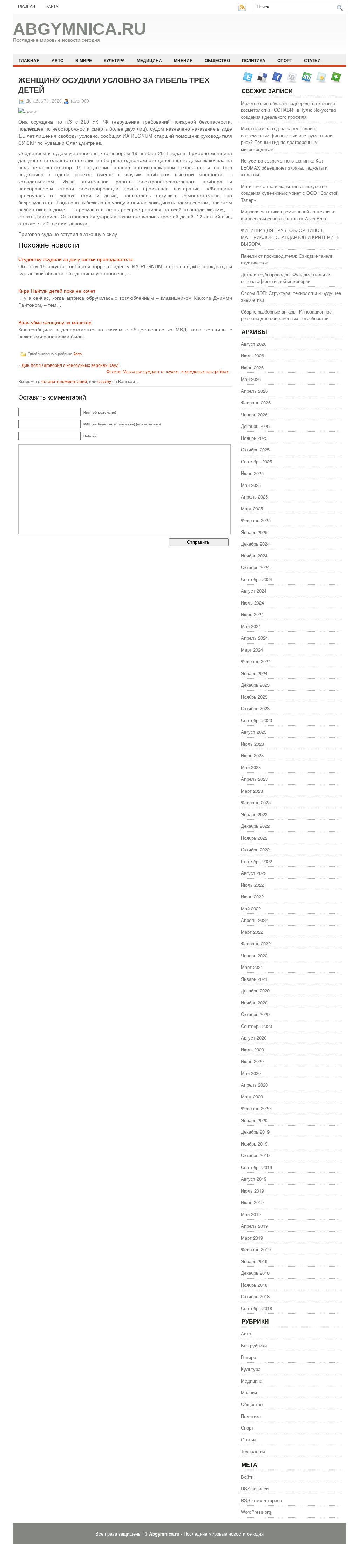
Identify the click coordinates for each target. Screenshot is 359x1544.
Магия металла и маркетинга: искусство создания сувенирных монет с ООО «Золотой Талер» (289, 193)
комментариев (261, 1500)
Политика (253, 60)
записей (255, 1488)
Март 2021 (252, 967)
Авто (57, 60)
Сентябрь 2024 (256, 579)
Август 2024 (253, 590)
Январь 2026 (254, 414)
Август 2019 (253, 1178)
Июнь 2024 (252, 614)
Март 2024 (252, 649)
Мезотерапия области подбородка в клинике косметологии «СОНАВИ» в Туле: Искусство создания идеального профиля (288, 110)
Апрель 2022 (254, 920)
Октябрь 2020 (255, 1014)
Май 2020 (251, 1073)
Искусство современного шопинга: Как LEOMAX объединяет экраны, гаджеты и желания (284, 167)
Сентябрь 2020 (256, 1026)
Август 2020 (253, 1037)
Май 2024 (251, 626)
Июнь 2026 (252, 367)
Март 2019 (252, 1237)
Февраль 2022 (256, 943)
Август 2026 (253, 344)
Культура (114, 60)
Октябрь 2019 (255, 1155)
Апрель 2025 (254, 496)
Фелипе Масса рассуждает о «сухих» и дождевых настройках (167, 371)
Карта (52, 6)
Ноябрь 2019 (254, 1143)
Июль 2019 (252, 1190)
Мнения (183, 60)
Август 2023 (253, 731)
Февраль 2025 (256, 520)
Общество (217, 60)
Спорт (284, 60)
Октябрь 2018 (255, 1296)
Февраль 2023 (256, 802)
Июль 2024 (252, 602)
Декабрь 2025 (255, 426)
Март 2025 (252, 508)
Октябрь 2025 (255, 449)
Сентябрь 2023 (256, 720)
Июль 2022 (252, 885)
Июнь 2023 (252, 755)
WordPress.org (256, 1512)
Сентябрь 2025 (256, 461)
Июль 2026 (252, 355)
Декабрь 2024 (255, 543)
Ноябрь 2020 (254, 1002)
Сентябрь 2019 (256, 1167)
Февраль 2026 (256, 402)
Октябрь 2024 (255, 567)
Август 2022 (253, 873)
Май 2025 (251, 485)
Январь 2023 (254, 814)
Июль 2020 (252, 1049)
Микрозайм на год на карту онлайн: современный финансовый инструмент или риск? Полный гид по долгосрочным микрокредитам (286, 138)
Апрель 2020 (254, 1084)
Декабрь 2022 (255, 826)
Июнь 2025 (252, 473)
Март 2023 (252, 790)
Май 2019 (251, 1214)
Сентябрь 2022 (256, 861)
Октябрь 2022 (255, 849)
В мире (83, 60)
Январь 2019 (254, 1261)
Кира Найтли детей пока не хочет (56, 291)
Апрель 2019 (254, 1225)
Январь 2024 (254, 673)
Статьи (312, 60)
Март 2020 (252, 1096)
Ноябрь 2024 (254, 555)
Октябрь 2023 (255, 708)
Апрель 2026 (254, 391)
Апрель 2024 (254, 637)
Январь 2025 (254, 532)
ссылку (104, 381)
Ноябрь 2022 (254, 837)
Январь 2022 (254, 955)
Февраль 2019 (256, 1249)
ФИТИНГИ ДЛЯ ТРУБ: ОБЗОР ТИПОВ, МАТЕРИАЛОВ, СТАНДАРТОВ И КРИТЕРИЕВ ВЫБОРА (290, 237)
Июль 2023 (252, 743)
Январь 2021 (254, 979)
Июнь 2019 (252, 1202)
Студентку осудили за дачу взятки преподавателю (76, 259)
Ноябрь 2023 (254, 696)
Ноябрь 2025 (254, 438)
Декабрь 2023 (255, 684)
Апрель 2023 (254, 779)
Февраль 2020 (256, 1108)
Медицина (149, 60)
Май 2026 (251, 379)
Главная (26, 6)
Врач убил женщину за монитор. (55, 322)
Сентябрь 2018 (256, 1308)
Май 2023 (251, 767)
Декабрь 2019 (255, 1131)
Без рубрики (254, 1345)
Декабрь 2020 (255, 990)
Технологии (253, 1451)
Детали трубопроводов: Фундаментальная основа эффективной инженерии (286, 278)
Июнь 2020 (252, 1061)
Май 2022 (251, 908)
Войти (247, 1476)
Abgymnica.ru (79, 29)
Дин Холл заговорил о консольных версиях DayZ (70, 365)
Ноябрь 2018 (254, 1284)
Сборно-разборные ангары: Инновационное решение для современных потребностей (286, 315)
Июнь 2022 (252, 896)
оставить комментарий (64, 381)
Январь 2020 (254, 1120)
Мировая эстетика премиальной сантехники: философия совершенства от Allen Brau (288, 215)
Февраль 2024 (256, 661)
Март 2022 (252, 932)
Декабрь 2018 (255, 1272)
